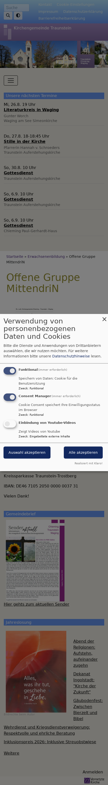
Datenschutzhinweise (71, 356)
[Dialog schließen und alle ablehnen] (104, 317)
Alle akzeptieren (83, 452)
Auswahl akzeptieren (27, 452)
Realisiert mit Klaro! (88, 463)
